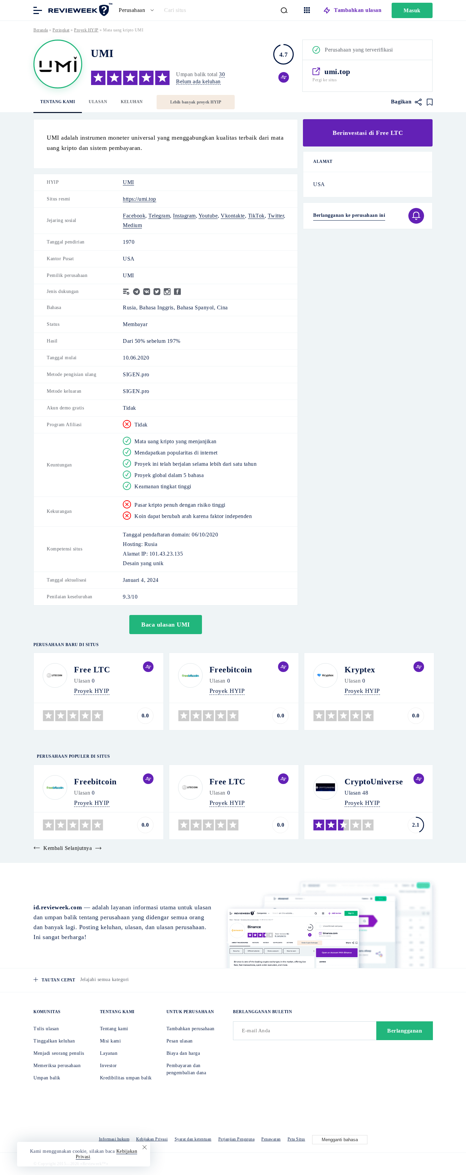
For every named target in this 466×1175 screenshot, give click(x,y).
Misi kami (110, 1041)
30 (222, 74)
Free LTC (92, 669)
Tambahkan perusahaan (190, 1028)
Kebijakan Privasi (152, 1139)
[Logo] (57, 64)
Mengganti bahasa (340, 1139)
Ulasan (98, 101)
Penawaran (271, 1139)
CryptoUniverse (374, 781)
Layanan (109, 1053)
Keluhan (132, 101)
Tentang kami (57, 101)
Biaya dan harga (183, 1053)
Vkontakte (233, 216)
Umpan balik (46, 1077)
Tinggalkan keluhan (54, 1041)
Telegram (159, 216)
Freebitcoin (230, 669)
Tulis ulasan (46, 1028)
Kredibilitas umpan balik (126, 1077)
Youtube (208, 216)
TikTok (256, 216)
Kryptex (360, 669)
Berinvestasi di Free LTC (368, 132)
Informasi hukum (114, 1139)
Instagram (184, 216)
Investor (108, 1065)
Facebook (134, 216)
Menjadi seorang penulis (58, 1053)
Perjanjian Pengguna (236, 1139)
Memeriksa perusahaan (57, 1065)
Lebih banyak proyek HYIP (195, 102)
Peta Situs (296, 1139)
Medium (132, 225)
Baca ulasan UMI (165, 624)
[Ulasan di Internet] (79, 9)
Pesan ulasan (179, 1041)
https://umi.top (139, 199)
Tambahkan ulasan (357, 10)
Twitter (276, 216)
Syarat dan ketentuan (193, 1139)
